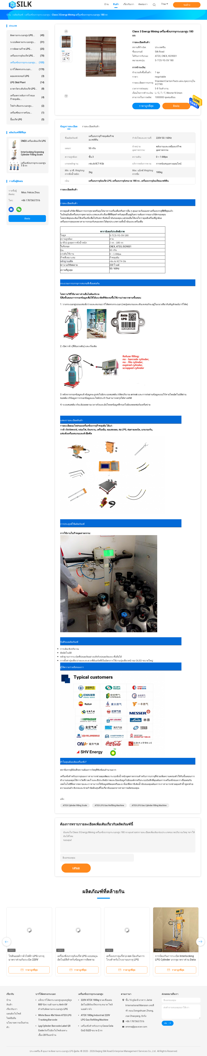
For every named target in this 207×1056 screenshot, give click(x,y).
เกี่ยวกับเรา (11, 1009)
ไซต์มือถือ (11, 1018)
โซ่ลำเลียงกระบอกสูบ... (27, 106)
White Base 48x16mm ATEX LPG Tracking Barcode (54, 1017)
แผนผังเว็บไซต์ (13, 1013)
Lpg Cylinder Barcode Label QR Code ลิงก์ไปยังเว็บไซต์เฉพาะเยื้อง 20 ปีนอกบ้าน (54, 1030)
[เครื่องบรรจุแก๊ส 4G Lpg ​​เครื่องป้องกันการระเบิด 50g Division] (29, 930)
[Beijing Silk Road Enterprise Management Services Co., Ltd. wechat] (19, 209)
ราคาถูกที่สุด (146, 105)
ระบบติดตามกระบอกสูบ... (27, 42)
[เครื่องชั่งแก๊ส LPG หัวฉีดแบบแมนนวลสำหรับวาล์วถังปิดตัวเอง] (175, 930)
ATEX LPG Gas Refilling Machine (109, 805)
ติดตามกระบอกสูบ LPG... (27, 35)
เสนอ (76, 868)
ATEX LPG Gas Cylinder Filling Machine (149, 805)
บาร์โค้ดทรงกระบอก (46, 994)
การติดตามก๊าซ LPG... (27, 49)
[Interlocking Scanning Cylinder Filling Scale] (14, 155)
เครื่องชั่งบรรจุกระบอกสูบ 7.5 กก (33, 164)
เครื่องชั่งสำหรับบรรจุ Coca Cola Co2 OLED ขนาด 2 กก (97, 1028)
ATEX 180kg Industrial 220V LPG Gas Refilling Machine (95, 1017)
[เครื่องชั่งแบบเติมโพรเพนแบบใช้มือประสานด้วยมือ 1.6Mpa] (127, 930)
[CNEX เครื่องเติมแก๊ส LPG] (14, 144)
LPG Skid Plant (27, 82)
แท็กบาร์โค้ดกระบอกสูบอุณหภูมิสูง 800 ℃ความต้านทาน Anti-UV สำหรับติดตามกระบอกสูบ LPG (55, 1004)
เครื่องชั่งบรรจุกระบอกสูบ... (27, 62)
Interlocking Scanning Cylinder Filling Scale (32, 153)
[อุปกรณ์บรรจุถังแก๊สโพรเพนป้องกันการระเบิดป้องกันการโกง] (78, 930)
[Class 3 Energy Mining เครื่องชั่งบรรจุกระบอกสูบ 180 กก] (101, 57)
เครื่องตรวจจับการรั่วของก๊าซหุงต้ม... (27, 97)
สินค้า (9, 1004)
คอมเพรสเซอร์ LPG (27, 76)
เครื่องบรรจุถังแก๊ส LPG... (27, 55)
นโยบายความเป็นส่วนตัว (17, 1024)
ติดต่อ (27, 218)
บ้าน (8, 1000)
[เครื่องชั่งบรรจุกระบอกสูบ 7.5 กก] (14, 166)
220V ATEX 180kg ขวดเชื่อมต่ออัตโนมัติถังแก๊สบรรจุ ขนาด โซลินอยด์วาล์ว (97, 1004)
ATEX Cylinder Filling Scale (75, 805)
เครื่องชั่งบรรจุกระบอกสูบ (90, 994)
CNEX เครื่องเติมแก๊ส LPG (33, 141)
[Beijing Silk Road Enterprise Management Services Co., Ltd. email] (11, 209)
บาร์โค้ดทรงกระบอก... (27, 69)
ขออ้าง (187, 5)
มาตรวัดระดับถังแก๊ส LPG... (27, 88)
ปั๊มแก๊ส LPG (27, 119)
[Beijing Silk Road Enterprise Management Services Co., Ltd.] (20, 5)
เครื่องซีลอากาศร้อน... (27, 112)
